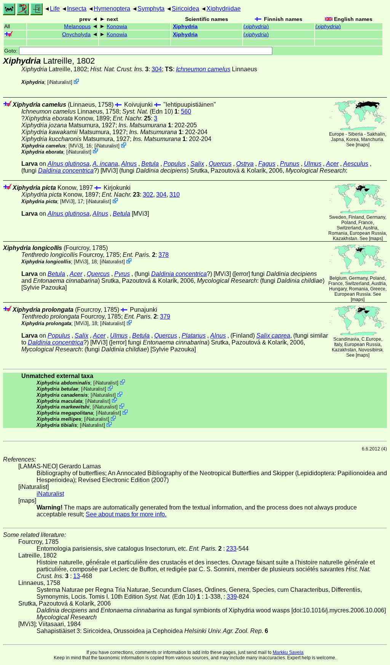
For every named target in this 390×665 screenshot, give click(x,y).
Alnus (129, 163)
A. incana (105, 163)
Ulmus (312, 163)
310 (174, 194)
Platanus (194, 335)
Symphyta (151, 8)
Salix (197, 163)
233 (231, 548)
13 (76, 576)
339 (232, 596)
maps (362, 144)
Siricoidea (185, 8)
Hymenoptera (112, 8)
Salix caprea (273, 335)
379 (165, 316)
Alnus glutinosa (69, 163)
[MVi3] (76, 146)
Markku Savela (288, 652)
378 (163, 255)
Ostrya (245, 163)
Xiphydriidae (223, 8)
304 (157, 69)
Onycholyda (76, 34)
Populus (174, 163)
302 (148, 194)
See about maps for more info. (126, 514)
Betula (150, 163)
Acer (332, 163)
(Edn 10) (150, 111)
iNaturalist (60, 82)
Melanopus (77, 26)
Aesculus (355, 163)
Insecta (76, 8)
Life (55, 8)
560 (186, 111)
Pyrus (122, 274)
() (256, 26)
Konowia (117, 26)
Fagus (266, 163)
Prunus (289, 163)
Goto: (11, 51)
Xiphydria (185, 26)
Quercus (220, 163)
